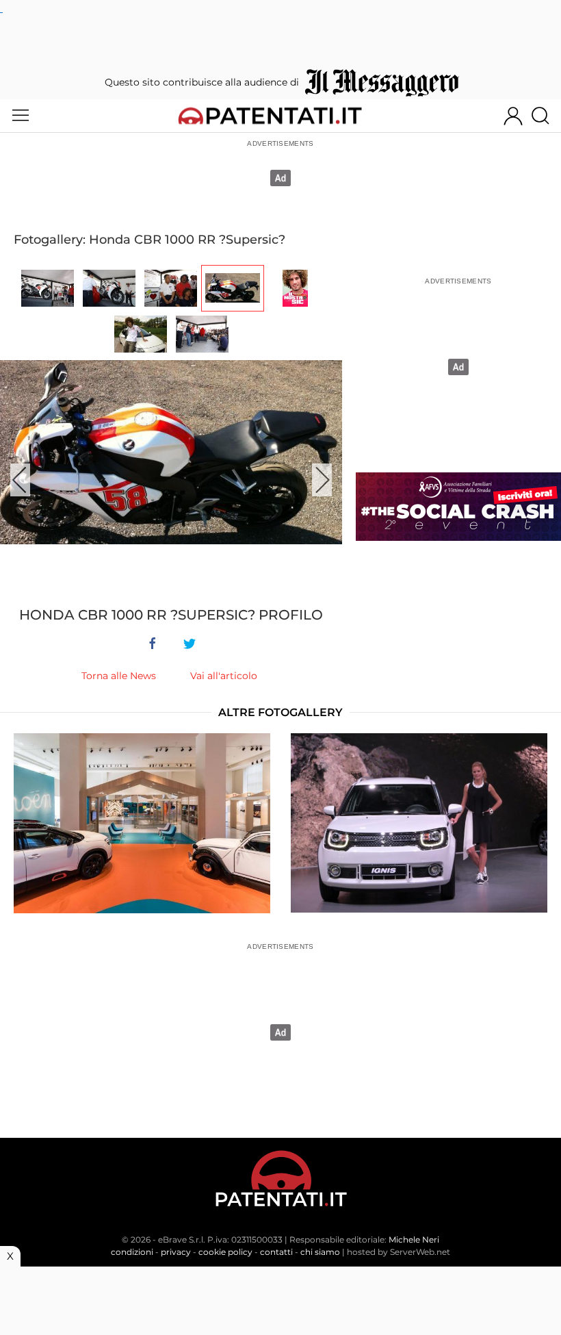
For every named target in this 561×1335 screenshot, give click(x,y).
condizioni (132, 1252)
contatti (276, 1252)
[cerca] (545, 115)
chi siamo (320, 1252)
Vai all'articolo (223, 676)
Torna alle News (118, 676)
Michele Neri (414, 1239)
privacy (176, 1252)
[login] (513, 115)
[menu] (20, 115)
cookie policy (225, 1252)
